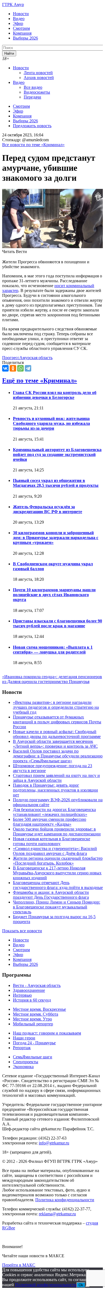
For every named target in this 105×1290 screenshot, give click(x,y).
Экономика (23, 1066)
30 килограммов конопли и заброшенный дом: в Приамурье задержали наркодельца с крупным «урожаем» (55, 537)
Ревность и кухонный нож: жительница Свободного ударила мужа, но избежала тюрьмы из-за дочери (51, 423)
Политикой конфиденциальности (45, 1284)
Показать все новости (22, 930)
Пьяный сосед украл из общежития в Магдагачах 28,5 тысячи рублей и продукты (56, 483)
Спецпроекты (25, 1061)
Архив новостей (39, 77)
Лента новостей (38, 72)
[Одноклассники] (13, 368)
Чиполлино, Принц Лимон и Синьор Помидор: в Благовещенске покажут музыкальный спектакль (56, 907)
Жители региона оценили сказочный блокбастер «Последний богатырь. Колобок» (58, 860)
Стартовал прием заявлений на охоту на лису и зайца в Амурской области (56, 778)
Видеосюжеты (37, 92)
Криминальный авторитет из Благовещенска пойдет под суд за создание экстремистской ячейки (57, 454)
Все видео (33, 87)
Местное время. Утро (32, 1019)
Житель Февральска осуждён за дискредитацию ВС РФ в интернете (47, 509)
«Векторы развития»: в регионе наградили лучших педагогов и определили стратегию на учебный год (56, 707)
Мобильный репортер (33, 1024)
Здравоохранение (29, 990)
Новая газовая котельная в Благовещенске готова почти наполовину (51, 841)
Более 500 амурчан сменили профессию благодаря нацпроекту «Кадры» (49, 821)
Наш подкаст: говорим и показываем (47, 1033)
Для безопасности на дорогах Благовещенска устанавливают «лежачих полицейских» (54, 812)
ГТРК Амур (13, 4)
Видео (18, 18)
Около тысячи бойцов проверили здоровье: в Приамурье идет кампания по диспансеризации (57, 831)
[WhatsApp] (20, 368)
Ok (81, 1285)
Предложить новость (32, 125)
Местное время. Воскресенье (39, 1009)
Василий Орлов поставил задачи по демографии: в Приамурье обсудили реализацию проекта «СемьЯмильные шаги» (58, 756)
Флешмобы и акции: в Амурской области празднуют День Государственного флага (51, 895)
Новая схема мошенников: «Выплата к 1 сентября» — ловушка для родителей (53, 649)
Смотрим (21, 28)
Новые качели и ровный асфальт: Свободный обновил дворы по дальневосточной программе (57, 734)
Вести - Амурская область (37, 985)
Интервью (22, 995)
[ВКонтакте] (5, 368)
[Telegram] (28, 368)
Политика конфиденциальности (64, 1199)
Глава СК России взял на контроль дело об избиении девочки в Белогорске (54, 395)
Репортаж (22, 1047)
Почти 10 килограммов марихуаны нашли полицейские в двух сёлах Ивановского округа (54, 594)
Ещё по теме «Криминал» (39, 380)
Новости (21, 13)
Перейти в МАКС (18, 1265)
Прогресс (10, 357)
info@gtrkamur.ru (54, 1143)
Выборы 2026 (25, 38)
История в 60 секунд (32, 1000)
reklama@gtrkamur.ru (57, 1214)
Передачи (32, 97)
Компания (22, 33)
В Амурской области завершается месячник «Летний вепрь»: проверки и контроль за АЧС (55, 744)
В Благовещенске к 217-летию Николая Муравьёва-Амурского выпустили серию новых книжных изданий (57, 873)
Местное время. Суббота (35, 1014)
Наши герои (24, 1038)
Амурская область (35, 357)
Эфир (18, 23)
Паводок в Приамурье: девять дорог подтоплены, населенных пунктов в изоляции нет (55, 790)
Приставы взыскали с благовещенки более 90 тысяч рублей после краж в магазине (57, 623)
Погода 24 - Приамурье (34, 1042)
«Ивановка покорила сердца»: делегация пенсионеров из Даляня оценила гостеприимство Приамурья (52, 679)
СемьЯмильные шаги (32, 1057)
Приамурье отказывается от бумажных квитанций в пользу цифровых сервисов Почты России (57, 722)
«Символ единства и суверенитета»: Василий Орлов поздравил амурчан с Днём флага (55, 851)
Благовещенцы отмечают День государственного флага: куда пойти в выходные (58, 885)
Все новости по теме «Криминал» (33, 144)
